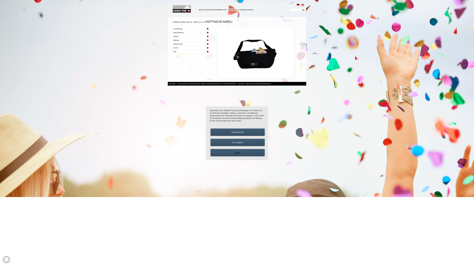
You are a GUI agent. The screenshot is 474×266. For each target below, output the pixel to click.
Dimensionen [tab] (178, 44)
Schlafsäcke (210, 10)
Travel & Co (197, 22)
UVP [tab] (174, 52)
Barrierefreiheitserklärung (263, 84)
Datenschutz (250, 84)
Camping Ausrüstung (233, 10)
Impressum (241, 84)
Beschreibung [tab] (178, 32)
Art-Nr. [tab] (175, 48)
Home (200, 9)
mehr (237, 152)
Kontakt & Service (247, 10)
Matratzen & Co (220, 10)
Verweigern (238, 142)
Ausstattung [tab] (177, 29)
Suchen (303, 9)
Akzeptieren (237, 132)
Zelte (203, 10)
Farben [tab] (175, 36)
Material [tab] (176, 40)
